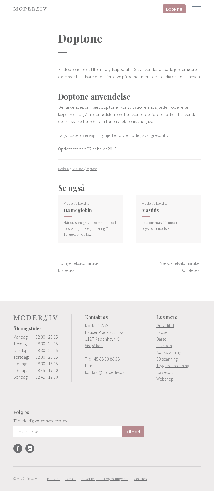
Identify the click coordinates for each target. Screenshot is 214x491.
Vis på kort (94, 345)
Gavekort (164, 372)
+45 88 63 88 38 (106, 359)
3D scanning (167, 359)
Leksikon (164, 345)
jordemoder (168, 107)
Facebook (17, 448)
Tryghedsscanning (172, 365)
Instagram (29, 448)
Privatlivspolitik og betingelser (104, 478)
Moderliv (30, 9)
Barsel (162, 339)
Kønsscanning (168, 352)
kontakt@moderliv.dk (104, 372)
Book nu (174, 9)
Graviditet (165, 325)
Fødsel (162, 332)
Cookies (140, 478)
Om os (70, 478)
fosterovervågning (85, 135)
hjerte (110, 135)
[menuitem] (178, 325)
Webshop (165, 379)
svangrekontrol (156, 135)
